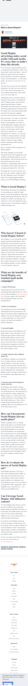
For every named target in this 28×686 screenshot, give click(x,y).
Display (14, 581)
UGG (14, 617)
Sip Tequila (14, 625)
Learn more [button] (5, 679)
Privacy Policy (14, 667)
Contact (14, 662)
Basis (14, 588)
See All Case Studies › (14, 638)
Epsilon (14, 591)
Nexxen (14, 593)
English (6, 684)
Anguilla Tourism (14, 633)
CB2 (14, 630)
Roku (14, 599)
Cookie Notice (14, 670)
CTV (14, 575)
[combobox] (7, 684)
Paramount (14, 596)
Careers (14, 665)
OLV (14, 578)
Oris (14, 636)
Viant (14, 607)
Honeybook (14, 622)
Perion (14, 604)
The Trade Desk (14, 601)
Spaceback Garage (14, 652)
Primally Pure (14, 628)
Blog (14, 646)
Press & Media (14, 649)
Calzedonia (14, 620)
